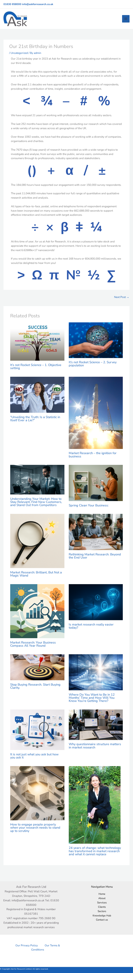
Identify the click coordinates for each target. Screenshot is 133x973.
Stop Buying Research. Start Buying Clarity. (35, 686)
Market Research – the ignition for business (93, 454)
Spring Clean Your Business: (89, 505)
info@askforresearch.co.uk (37, 4)
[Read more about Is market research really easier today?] (96, 602)
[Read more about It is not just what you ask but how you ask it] (37, 729)
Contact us (102, 919)
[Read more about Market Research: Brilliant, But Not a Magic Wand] (37, 540)
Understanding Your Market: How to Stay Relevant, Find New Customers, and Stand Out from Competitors (36, 502)
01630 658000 (12, 4)
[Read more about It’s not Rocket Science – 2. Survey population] (96, 340)
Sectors (102, 911)
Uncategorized (19, 53)
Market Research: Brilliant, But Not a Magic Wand (36, 574)
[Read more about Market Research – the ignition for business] (96, 412)
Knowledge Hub (102, 915)
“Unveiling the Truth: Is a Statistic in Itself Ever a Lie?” (35, 418)
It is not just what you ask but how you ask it (34, 756)
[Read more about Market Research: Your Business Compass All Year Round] (37, 611)
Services (102, 902)
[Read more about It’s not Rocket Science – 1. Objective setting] (37, 341)
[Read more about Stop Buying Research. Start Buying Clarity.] (37, 667)
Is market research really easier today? (91, 626)
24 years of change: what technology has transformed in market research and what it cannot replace (95, 851)
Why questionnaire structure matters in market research (95, 745)
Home (102, 894)
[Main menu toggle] (126, 19)
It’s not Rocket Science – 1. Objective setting (35, 366)
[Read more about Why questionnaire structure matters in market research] (96, 724)
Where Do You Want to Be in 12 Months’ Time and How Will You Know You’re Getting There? (92, 698)
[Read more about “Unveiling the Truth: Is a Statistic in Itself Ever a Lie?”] (37, 394)
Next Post (121, 297)
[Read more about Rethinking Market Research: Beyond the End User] (96, 531)
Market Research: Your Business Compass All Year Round (33, 644)
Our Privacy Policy (26, 945)
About (101, 898)
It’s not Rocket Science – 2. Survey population (93, 363)
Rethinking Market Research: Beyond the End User (95, 556)
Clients (102, 907)
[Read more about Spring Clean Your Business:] (96, 482)
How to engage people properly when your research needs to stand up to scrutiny (35, 827)
